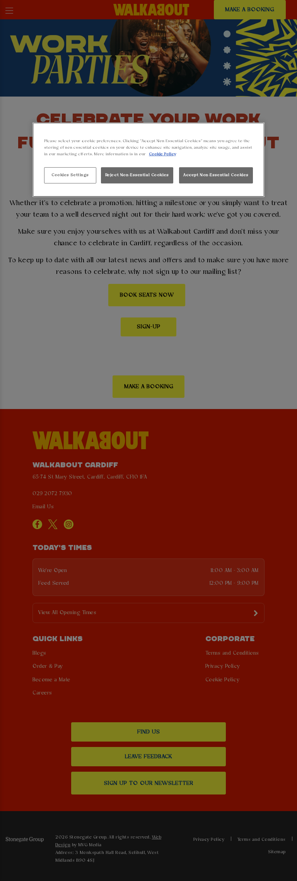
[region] (148, 159)
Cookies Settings (70, 175)
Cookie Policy (162, 154)
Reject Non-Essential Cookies (137, 175)
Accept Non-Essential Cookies (216, 175)
